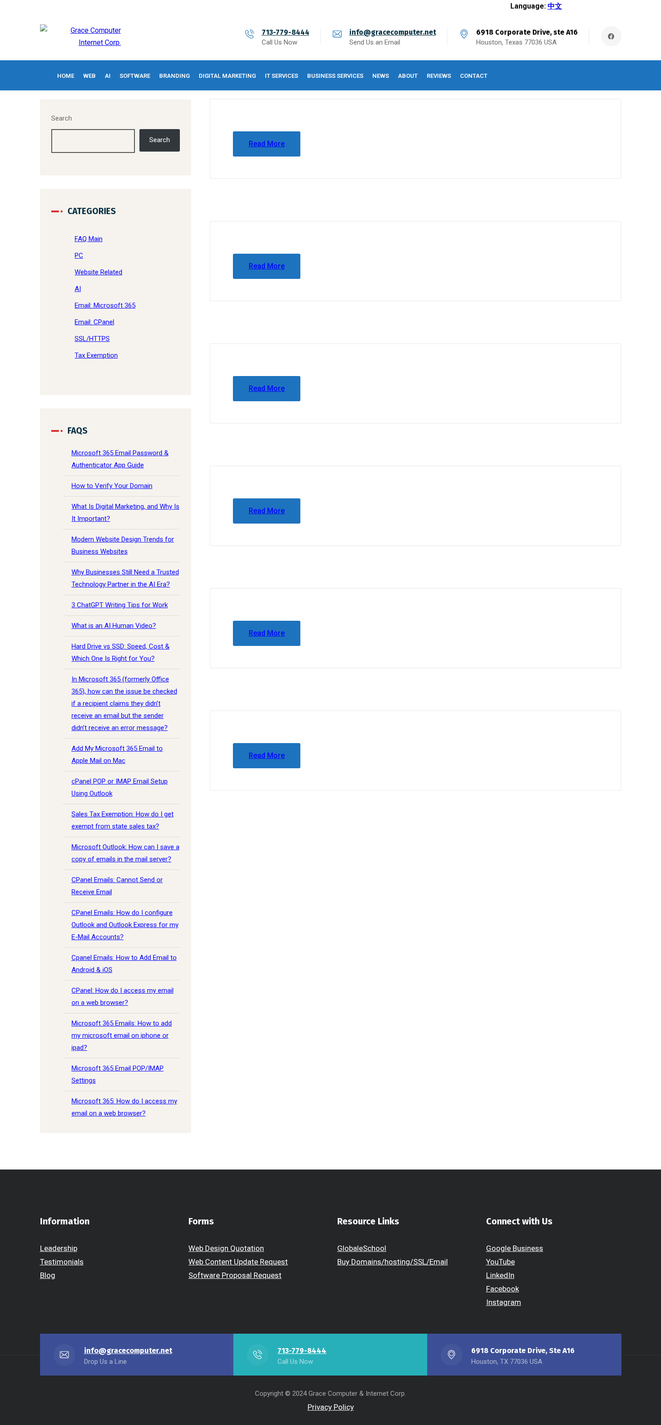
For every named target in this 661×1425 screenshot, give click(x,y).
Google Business (514, 1248)
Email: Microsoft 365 (105, 305)
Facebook (502, 1288)
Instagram (503, 1302)
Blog (47, 1275)
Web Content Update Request (238, 1261)
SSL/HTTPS (92, 339)
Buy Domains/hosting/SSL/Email (392, 1261)
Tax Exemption (96, 355)
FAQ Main (89, 239)
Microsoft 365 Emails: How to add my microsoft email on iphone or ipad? (121, 1035)
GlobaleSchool (361, 1248)
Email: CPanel (94, 322)
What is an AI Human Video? (113, 626)
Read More (267, 143)
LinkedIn (500, 1275)
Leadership (58, 1248)
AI (78, 289)
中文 (555, 6)
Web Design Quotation (226, 1248)
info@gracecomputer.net (392, 32)
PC (79, 255)
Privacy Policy (331, 1407)
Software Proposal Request (234, 1275)
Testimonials (62, 1261)
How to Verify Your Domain (111, 486)
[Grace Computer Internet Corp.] (80, 36)
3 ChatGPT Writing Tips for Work (119, 605)
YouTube (500, 1261)
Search (61, 118)
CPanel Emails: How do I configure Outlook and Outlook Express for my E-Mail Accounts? (125, 925)
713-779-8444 (285, 32)
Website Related (98, 272)
